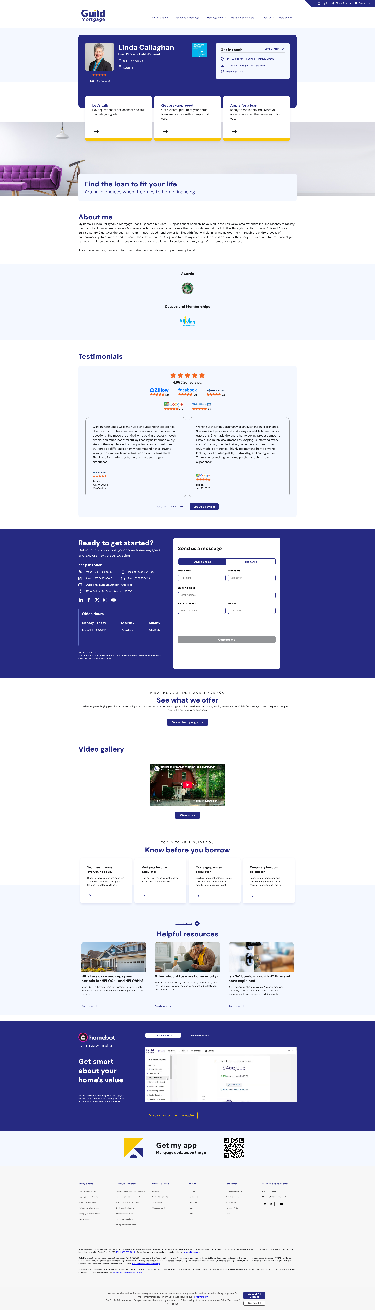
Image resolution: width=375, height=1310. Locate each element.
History (192, 1191)
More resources (183, 923)
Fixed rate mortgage (87, 1202)
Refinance (251, 561)
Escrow (228, 1213)
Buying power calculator (126, 1224)
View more (187, 815)
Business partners (160, 1183)
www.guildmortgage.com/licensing (127, 1272)
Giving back (194, 1202)
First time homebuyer (88, 1191)
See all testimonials (167, 506)
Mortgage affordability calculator (129, 1197)
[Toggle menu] (170, 17)
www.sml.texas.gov (191, 1252)
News (191, 1208)
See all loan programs (187, 722)
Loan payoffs (231, 1202)
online (87, 1219)
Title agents (157, 1202)
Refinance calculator (124, 1213)
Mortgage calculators (242, 17)
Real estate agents (160, 1197)
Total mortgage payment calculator (130, 1191)
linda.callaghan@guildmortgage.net (245, 65)
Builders (155, 1191)
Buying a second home (88, 1197)
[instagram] (105, 601)
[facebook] (89, 601)
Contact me (226, 639)
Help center (285, 17)
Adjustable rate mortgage (89, 1208)
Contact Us (364, 3)
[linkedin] (80, 601)
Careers (192, 1213)
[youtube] (113, 601)
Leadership (193, 1197)
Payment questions (234, 1191)
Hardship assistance (234, 1197)
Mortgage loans (215, 17)
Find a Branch (343, 3)
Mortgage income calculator (127, 1202)
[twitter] (97, 601)
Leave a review (204, 507)
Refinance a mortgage (187, 17)
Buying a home (160, 17)
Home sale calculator (124, 1219)
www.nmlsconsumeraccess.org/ (146, 1263)
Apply (81, 1219)
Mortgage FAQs (232, 1208)
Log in (325, 3)
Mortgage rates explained (89, 1213)
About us (266, 17)
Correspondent (158, 1208)
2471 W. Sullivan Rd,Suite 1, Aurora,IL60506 (250, 58)
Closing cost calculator (125, 1208)
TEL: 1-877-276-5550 (125, 1252)
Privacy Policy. (200, 1296)
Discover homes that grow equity (171, 1115)
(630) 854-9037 (235, 71)
